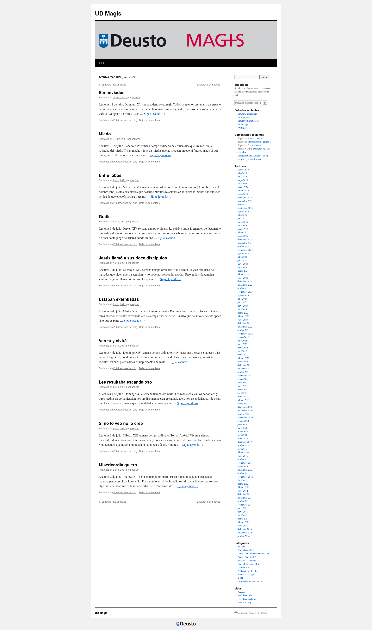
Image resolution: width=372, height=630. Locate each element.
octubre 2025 (244, 204)
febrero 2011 (243, 522)
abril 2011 (242, 515)
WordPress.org (244, 602)
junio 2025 (242, 218)
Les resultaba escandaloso (125, 382)
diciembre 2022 (245, 323)
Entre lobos (110, 175)
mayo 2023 (243, 305)
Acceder (241, 591)
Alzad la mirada (255, 138)
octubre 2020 (244, 413)
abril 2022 (242, 351)
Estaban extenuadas (119, 299)
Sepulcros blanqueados (248, 120)
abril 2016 (242, 448)
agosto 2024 (243, 253)
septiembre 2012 (245, 476)
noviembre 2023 (245, 284)
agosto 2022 (243, 337)
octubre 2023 (244, 288)
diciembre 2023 (245, 281)
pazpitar (136, 97)
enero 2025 (243, 235)
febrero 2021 (243, 399)
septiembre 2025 (245, 207)
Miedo (105, 134)
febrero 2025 (243, 232)
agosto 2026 (243, 169)
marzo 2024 (243, 270)
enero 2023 (243, 319)
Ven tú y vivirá (113, 340)
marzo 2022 (243, 354)
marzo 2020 (243, 438)
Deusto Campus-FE (247, 556)
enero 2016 (243, 455)
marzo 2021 (243, 396)
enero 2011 (243, 525)
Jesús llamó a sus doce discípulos (133, 258)
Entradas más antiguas (112, 84)
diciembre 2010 (245, 529)
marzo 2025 (243, 228)
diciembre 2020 (245, 406)
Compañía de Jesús (246, 549)
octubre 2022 (244, 330)
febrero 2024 (243, 274)
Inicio (102, 63)
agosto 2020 (243, 420)
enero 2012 (243, 490)
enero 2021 (243, 403)
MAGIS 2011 (244, 567)
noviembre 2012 (245, 469)
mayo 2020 (243, 431)
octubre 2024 (244, 246)
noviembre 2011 (245, 497)
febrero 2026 (243, 190)
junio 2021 (242, 385)
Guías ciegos (243, 124)
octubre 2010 (244, 536)
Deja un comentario (149, 120)
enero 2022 (243, 361)
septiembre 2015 (245, 462)
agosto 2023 (243, 295)
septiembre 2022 (245, 333)
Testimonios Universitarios (250, 581)
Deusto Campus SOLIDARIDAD (253, 553)
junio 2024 (242, 260)
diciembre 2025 (245, 197)
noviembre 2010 (245, 532)
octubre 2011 (244, 501)
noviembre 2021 (245, 368)
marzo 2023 (243, 312)
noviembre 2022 (245, 326)
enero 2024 (243, 277)
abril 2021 (242, 392)
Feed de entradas (245, 595)
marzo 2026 (243, 186)
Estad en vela (244, 117)
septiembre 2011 (245, 504)
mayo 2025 (243, 221)
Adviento (242, 546)
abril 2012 (242, 480)
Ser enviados (112, 92)
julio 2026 (242, 173)
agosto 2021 (243, 378)
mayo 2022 (243, 347)
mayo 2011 (243, 511)
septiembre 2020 (245, 417)
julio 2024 (242, 256)
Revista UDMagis (246, 574)
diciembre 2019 (245, 441)
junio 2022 (242, 344)
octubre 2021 (244, 371)
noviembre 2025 (245, 200)
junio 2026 (242, 176)
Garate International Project (250, 563)
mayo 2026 (243, 179)
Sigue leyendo (154, 113)
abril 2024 (242, 267)
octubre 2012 (244, 473)
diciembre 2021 (245, 364)
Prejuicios (242, 127)
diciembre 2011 (245, 494)
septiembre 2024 (245, 249)
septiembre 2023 (245, 291)
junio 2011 (242, 508)
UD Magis (108, 13)
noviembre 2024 (245, 242)
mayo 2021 (243, 389)
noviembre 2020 (245, 410)
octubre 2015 (244, 459)
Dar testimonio (254, 145)
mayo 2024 (243, 263)
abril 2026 (242, 183)
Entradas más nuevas (210, 84)
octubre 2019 (244, 445)
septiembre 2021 (245, 375)
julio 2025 (242, 214)
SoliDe (241, 577)
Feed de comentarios (247, 598)
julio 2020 (242, 424)
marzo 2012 (243, 483)
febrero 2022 (243, 358)
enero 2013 (243, 466)
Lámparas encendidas (247, 113)
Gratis (105, 216)
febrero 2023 (243, 316)
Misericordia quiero (118, 465)
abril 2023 (242, 309)
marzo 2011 (243, 518)
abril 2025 (242, 225)
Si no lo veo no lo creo (121, 423)
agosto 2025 (243, 211)
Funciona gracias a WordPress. (253, 612)
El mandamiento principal (259, 141)
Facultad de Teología (247, 560)
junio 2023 (242, 302)
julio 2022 (242, 340)
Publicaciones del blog (125, 120)
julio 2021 (242, 382)
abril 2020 (242, 434)
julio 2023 (242, 298)
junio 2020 (242, 427)
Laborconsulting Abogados (250, 155)
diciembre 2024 (245, 239)
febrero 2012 (243, 487)
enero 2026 (243, 193)
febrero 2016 (243, 452)
